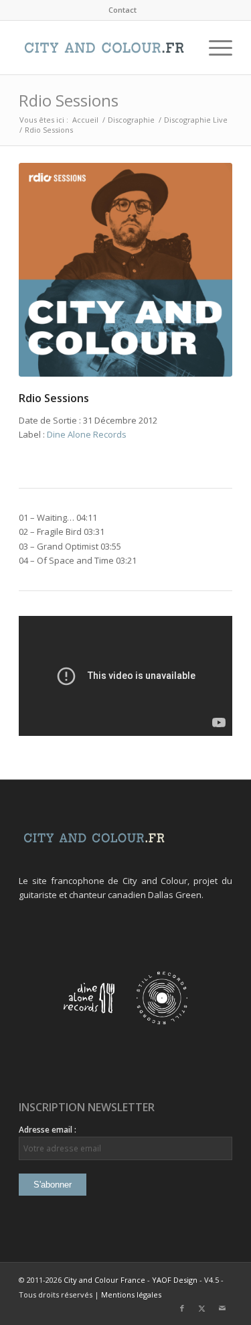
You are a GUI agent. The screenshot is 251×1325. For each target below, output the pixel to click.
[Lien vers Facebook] (182, 1308)
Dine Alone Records (87, 434)
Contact (122, 10)
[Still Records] (162, 1021)
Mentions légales (131, 1294)
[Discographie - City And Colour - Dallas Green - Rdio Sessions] (125, 270)
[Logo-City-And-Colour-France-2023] (104, 47)
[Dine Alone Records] (89, 1021)
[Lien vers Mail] (222, 1308)
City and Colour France (104, 1280)
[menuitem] (122, 10)
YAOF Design (174, 1280)
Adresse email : (47, 1129)
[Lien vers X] (202, 1308)
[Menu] (213, 47)
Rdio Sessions (68, 100)
